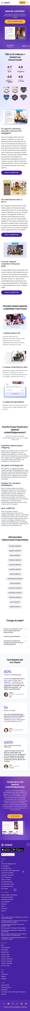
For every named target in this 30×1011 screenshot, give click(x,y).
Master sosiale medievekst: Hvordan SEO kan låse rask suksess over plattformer (14, 934)
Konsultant (4, 908)
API (2, 861)
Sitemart (3, 994)
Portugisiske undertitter (15, 592)
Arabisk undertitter (15, 606)
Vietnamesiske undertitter (15, 578)
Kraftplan (3, 978)
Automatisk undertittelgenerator (10, 870)
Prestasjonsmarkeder (7, 899)
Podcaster (4, 904)
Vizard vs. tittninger (6, 961)
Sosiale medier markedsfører (9, 895)
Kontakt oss (4, 974)
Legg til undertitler (15, 21)
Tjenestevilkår (5, 985)
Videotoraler (4, 950)
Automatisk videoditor (7, 872)
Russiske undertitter (15, 569)
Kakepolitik (4, 989)
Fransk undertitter (15, 555)
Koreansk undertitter (15, 564)
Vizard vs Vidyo (5, 956)
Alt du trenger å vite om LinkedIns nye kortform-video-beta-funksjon (14, 918)
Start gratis (15, 816)
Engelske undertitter (15, 550)
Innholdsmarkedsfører (7, 897)
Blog (2, 945)
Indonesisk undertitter (15, 588)
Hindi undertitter (15, 602)
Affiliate (3, 976)
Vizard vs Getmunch (7, 959)
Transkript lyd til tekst (7, 886)
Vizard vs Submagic (6, 963)
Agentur (3, 910)
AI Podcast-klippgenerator (8, 863)
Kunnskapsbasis (5, 947)
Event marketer (5, 901)
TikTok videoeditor (6, 877)
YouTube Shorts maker (7, 884)
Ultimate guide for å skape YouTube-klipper (13, 928)
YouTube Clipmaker (6, 882)
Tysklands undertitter (15, 597)
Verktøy (3, 859)
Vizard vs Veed (5, 965)
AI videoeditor (5, 866)
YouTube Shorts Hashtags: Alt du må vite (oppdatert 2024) (12, 925)
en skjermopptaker (16, 795)
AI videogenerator (6, 868)
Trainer (3, 906)
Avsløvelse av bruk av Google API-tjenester (13, 992)
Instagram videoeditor (7, 875)
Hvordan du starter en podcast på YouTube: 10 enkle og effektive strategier (14, 921)
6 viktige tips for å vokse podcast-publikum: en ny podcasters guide (14, 938)
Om (2, 972)
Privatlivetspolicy (6, 987)
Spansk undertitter (15, 574)
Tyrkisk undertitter (15, 583)
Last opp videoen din (19, 808)
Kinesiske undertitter (15, 546)
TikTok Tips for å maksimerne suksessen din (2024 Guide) (13, 931)
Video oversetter (6, 879)
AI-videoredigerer (15, 794)
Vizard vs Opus (5, 954)
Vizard (7, 790)
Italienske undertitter (15, 560)
